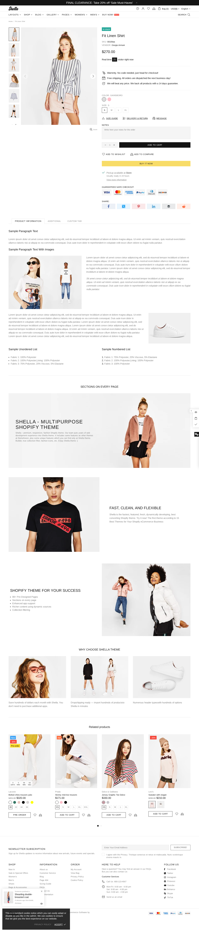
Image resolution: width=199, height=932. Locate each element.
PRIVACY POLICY (42, 924)
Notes (105, 125)
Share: (105, 201)
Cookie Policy (77, 880)
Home (11, 21)
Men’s (11, 880)
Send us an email (114, 897)
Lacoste (12, 792)
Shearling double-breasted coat (23, 895)
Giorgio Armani (118, 45)
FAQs (42, 887)
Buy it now (146, 163)
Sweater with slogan (157, 795)
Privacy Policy (77, 876)
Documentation (46, 894)
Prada (57, 792)
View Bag (75, 873)
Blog (42, 876)
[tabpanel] (29, 779)
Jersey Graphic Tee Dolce (113, 795)
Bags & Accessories (18, 887)
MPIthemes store (14, 8)
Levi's (151, 792)
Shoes (11, 884)
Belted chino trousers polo (20, 795)
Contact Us (45, 891)
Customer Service (48, 873)
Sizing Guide (45, 884)
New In (12, 869)
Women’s (13, 876)
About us (44, 869)
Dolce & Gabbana (110, 792)
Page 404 (44, 880)
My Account (76, 869)
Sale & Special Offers (18, 873)
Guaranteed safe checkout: (118, 187)
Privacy (124, 855)
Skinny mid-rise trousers (66, 795)
